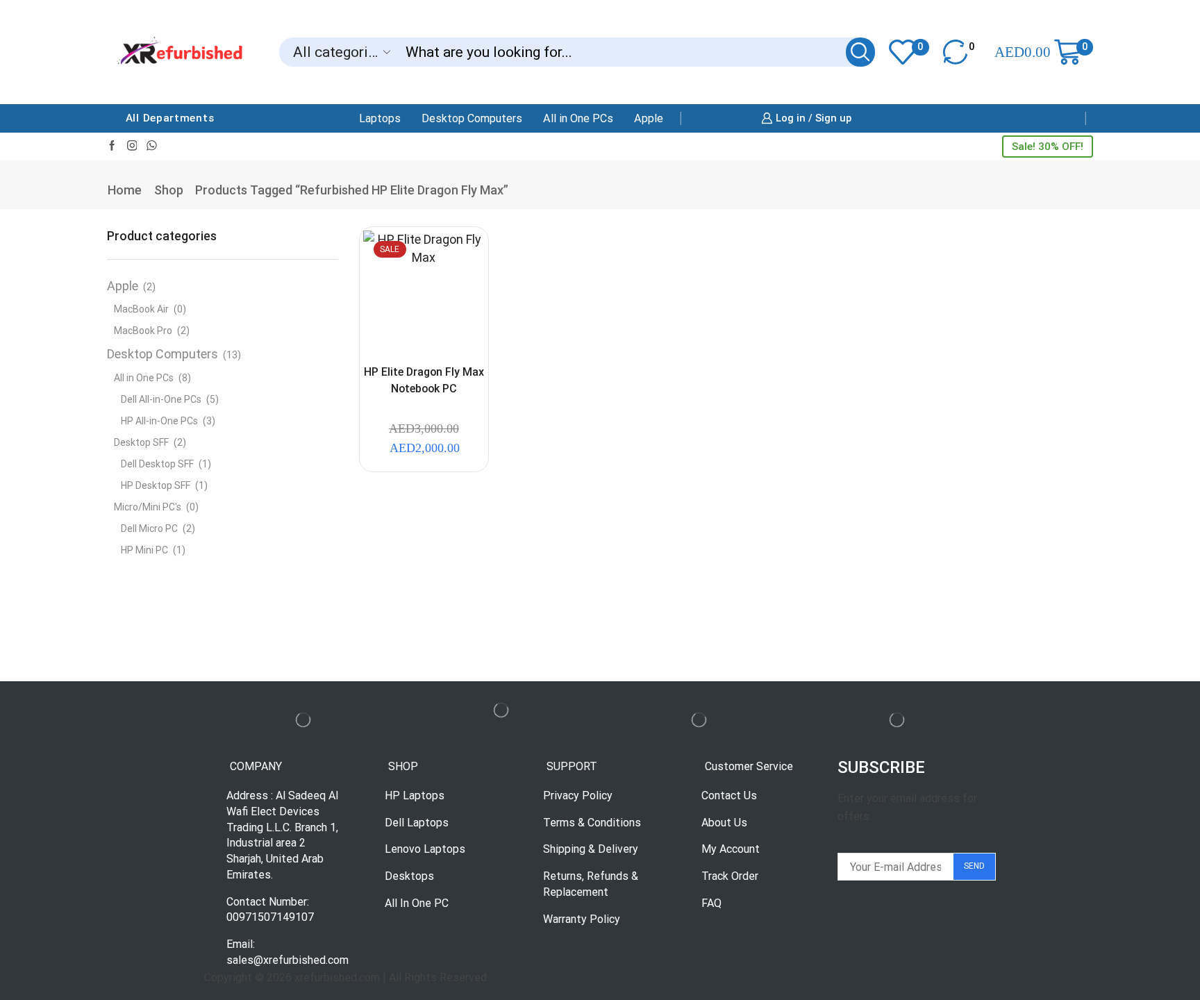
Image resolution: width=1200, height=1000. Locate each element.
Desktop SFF (141, 442)
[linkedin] (132, 146)
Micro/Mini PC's (147, 506)
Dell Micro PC (149, 528)
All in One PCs (578, 118)
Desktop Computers (472, 118)
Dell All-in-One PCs (161, 399)
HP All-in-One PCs (159, 420)
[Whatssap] (152, 146)
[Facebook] (112, 146)
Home (125, 190)
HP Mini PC (144, 550)
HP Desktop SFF (155, 485)
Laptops (380, 118)
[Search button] (860, 52)
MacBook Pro (143, 330)
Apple (648, 118)
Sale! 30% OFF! (1047, 146)
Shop (168, 190)
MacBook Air (141, 309)
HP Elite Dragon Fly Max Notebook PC (424, 380)
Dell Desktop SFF (157, 463)
